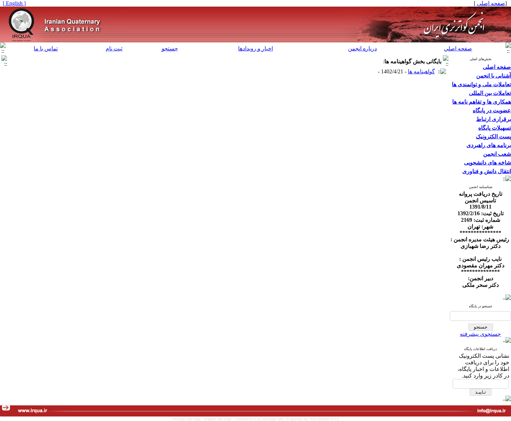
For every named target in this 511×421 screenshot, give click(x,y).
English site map (218, 419)
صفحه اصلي (458, 48)
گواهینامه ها (421, 71)
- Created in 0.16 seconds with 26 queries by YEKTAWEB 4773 (286, 419)
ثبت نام (114, 48)
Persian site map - (188, 419)
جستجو (170, 48)
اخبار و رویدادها (255, 48)
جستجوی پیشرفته (480, 334)
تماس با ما (46, 48)
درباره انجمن (362, 48)
